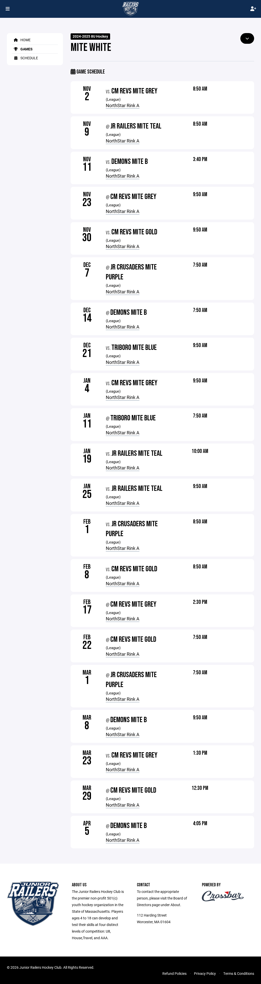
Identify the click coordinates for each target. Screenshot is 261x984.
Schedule (29, 57)
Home (25, 39)
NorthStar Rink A (122, 105)
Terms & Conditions (238, 973)
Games (26, 49)
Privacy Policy (205, 973)
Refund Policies (174, 973)
